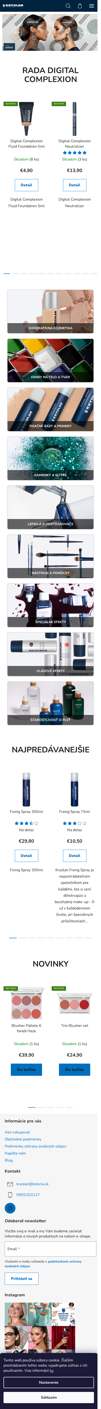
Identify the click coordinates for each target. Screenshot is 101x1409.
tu (51, 1370)
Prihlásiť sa (21, 1278)
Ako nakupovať (17, 1132)
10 (94, 273)
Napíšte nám (15, 1153)
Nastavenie (48, 1382)
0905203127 (28, 1194)
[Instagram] (10, 1208)
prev (5, 141)
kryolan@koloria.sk (32, 1184)
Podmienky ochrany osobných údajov (35, 1146)
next (96, 141)
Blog (9, 1160)
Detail (26, 185)
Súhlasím (49, 1397)
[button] (17, 32)
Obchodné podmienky (23, 1139)
